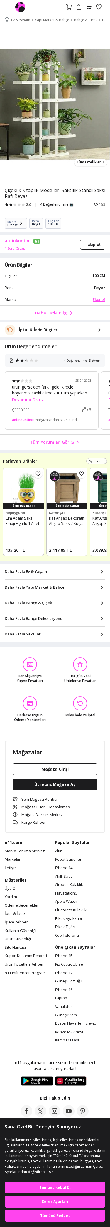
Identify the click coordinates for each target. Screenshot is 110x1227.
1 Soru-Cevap (15, 248)
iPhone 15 (63, 956)
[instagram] (54, 1115)
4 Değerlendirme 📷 (57, 204)
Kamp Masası (67, 1040)
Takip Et (93, 244)
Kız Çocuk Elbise (69, 964)
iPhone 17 (63, 973)
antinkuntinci (19, 240)
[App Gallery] (71, 1081)
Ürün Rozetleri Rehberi (25, 964)
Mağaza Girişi (55, 769)
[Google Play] (37, 1081)
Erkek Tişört (65, 927)
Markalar (13, 859)
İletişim (11, 868)
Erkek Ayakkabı (68, 918)
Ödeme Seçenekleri (22, 905)
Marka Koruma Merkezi (25, 851)
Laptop (61, 998)
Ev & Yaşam (20, 20)
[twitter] (40, 1115)
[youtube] (69, 1115)
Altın (59, 851)
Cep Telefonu (67, 935)
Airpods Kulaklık (69, 884)
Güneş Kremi (66, 1015)
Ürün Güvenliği (18, 939)
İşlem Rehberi (17, 922)
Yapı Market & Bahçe (52, 20)
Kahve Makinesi (69, 1032)
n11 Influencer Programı (26, 973)
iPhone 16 (63, 989)
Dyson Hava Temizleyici (76, 1023)
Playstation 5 (66, 893)
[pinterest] (83, 1115)
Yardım (11, 897)
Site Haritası (15, 947)
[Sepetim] (68, 7)
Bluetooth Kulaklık (71, 910)
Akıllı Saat (63, 876)
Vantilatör (63, 1006)
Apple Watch (66, 901)
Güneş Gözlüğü (68, 981)
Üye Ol (10, 888)
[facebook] (26, 1115)
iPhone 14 (63, 868)
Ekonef (99, 299)
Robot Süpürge (68, 859)
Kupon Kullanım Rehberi (26, 956)
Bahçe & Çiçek (85, 20)
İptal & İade (15, 913)
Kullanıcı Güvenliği (20, 930)
